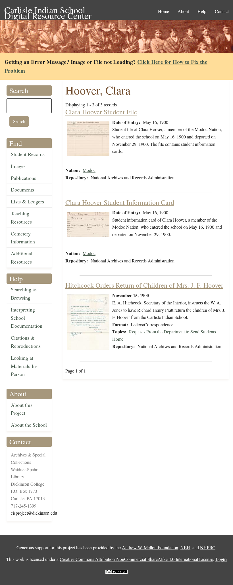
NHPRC (207, 547)
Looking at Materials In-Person (24, 366)
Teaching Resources (21, 217)
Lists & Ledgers (27, 201)
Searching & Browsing (24, 293)
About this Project (21, 408)
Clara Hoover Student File (101, 111)
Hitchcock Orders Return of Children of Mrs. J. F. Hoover (144, 285)
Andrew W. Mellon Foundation (150, 547)
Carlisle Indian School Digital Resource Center (47, 10)
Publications (23, 177)
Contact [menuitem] (222, 11)
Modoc (89, 170)
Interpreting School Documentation (26, 317)
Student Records (28, 154)
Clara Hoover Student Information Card (119, 202)
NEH (185, 547)
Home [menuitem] (163, 11)
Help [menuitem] (201, 11)
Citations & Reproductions (26, 341)
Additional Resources (21, 257)
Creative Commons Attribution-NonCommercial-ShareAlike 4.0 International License (136, 559)
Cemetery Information (23, 237)
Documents (22, 189)
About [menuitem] (183, 11)
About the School (29, 424)
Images (18, 166)
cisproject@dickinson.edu (34, 513)
